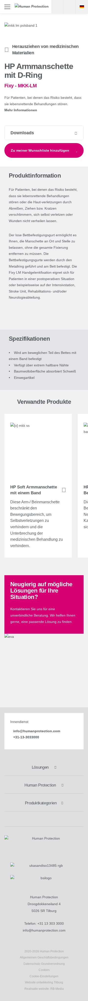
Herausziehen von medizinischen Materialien (45, 49)
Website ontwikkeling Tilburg (44, 982)
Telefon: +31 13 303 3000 (44, 923)
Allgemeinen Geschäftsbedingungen (44, 957)
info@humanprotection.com (44, 930)
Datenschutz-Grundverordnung (44, 964)
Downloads (22, 132)
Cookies (44, 970)
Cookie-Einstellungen (44, 976)
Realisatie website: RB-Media (44, 988)
